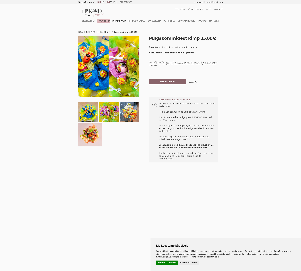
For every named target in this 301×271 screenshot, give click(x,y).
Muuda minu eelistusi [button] (188, 263)
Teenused (180, 9)
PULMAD (202, 21)
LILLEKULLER (88, 21)
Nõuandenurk (195, 9)
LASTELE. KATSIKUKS (101, 32)
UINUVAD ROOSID (186, 21)
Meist (208, 9)
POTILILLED (169, 21)
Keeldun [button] (172, 263)
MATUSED (214, 21)
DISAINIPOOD (119, 21)
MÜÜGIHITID (104, 21)
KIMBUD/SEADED (137, 21)
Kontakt (218, 9)
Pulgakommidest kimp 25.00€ (124, 32)
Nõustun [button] (161, 263)
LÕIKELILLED (154, 21)
